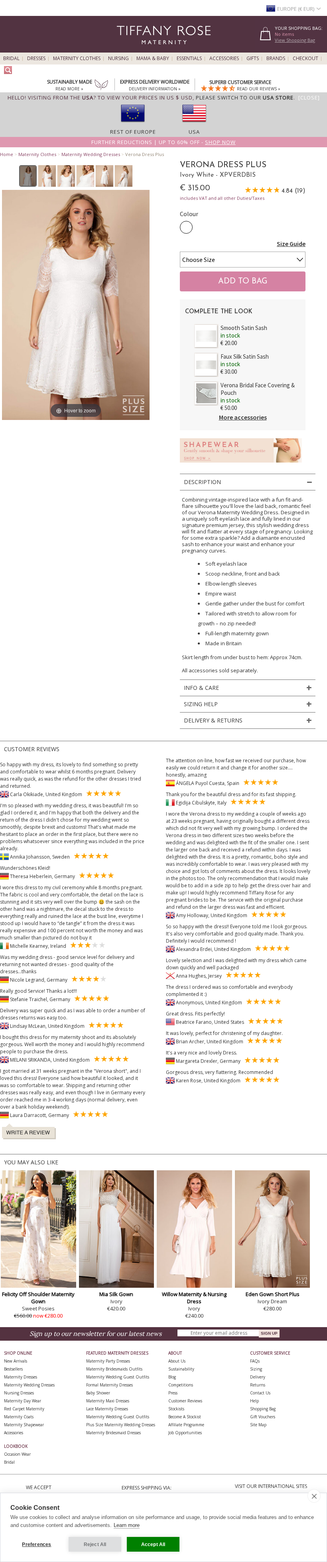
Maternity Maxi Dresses (107, 1401)
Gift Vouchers (262, 1416)
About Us (176, 1361)
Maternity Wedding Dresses (90, 154)
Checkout (305, 58)
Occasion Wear (17, 1454)
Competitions (180, 1385)
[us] (194, 124)
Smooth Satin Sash (244, 328)
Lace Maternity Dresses (107, 1409)
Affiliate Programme (186, 1424)
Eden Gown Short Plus (272, 1294)
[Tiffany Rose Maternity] (127, 49)
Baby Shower (98, 1393)
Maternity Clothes (76, 58)
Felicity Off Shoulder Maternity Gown (38, 1298)
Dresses (36, 58)
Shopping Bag (263, 1409)
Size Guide (291, 244)
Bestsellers (13, 1369)
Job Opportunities (185, 1432)
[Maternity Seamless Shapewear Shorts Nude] (241, 465)
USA (194, 131)
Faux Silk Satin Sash (245, 356)
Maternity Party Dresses (108, 1361)
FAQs (255, 1361)
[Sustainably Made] (101, 85)
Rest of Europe (133, 131)
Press (172, 1393)
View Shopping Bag (295, 40)
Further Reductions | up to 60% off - (163, 142)
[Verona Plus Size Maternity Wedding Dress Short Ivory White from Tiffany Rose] (28, 176)
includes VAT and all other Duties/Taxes (222, 198)
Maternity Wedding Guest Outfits (117, 1377)
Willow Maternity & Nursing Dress (194, 1298)
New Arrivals (15, 1361)
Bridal (11, 58)
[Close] (309, 97)
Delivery (257, 1377)
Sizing (256, 1369)
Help (254, 1401)
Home (6, 154)
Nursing (118, 58)
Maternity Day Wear (22, 1401)
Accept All (153, 1544)
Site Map (258, 1424)
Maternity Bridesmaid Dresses (113, 1432)
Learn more (127, 1525)
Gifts (252, 58)
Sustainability (181, 1369)
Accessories (224, 58)
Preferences (36, 1544)
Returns (257, 1385)
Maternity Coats (18, 1416)
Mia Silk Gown (116, 1294)
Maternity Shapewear (24, 1424)
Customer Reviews (185, 1401)
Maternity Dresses (20, 1377)
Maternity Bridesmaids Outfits (114, 1369)
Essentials (189, 58)
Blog (172, 1377)
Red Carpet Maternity (24, 1409)
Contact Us (260, 1393)
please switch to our (245, 97)
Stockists (176, 1409)
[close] (314, 1496)
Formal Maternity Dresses (109, 1385)
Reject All (95, 1544)
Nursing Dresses (19, 1393)
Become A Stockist (184, 1416)
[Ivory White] (186, 227)
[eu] (133, 124)
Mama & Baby (152, 58)
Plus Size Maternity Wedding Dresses (120, 1424)
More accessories (243, 417)
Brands (275, 58)
